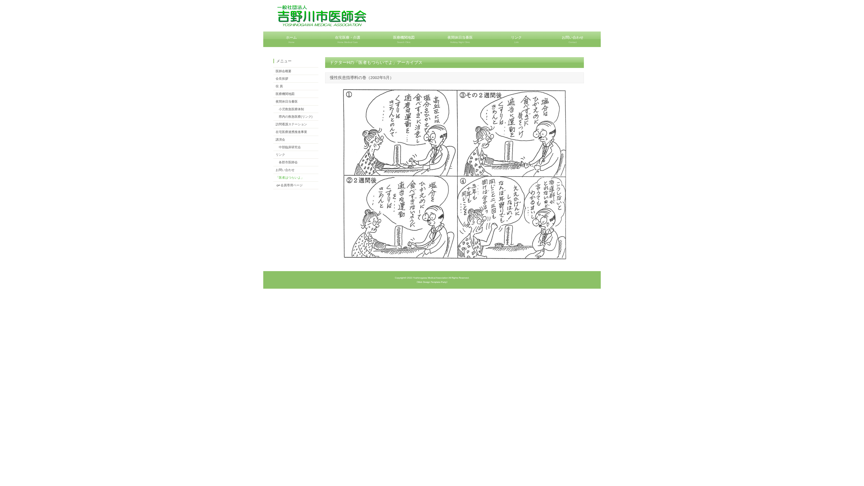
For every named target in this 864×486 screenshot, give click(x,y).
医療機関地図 (404, 39)
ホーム (291, 39)
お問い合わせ (572, 39)
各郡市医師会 (287, 162)
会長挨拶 (282, 78)
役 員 (279, 86)
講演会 (280, 139)
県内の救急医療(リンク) (294, 116)
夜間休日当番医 (460, 39)
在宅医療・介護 (347, 39)
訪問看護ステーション (291, 124)
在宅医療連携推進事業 (291, 132)
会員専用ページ (292, 185)
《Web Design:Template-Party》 (432, 282)
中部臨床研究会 (288, 147)
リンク (516, 39)
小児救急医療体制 (290, 109)
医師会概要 (283, 71)
